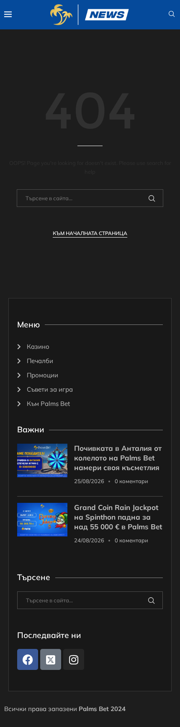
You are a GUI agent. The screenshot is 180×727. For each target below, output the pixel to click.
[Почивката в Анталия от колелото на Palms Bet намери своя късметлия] (42, 460)
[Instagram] (73, 659)
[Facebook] (27, 659)
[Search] (171, 14)
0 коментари (131, 481)
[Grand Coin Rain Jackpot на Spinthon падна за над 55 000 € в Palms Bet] (42, 519)
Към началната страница (90, 233)
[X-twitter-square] (50, 659)
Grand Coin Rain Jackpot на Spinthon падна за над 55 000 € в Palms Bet (118, 517)
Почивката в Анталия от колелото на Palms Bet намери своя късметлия (118, 458)
